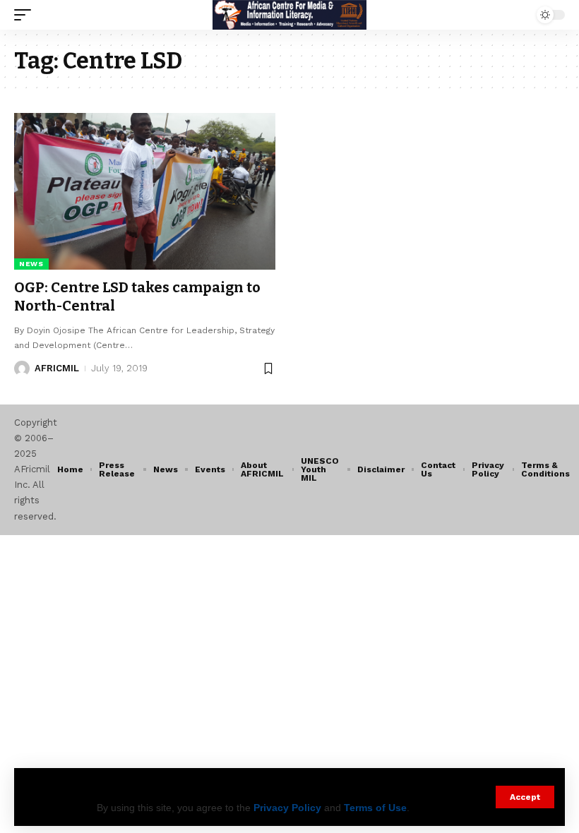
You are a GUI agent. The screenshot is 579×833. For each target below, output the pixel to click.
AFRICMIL (57, 368)
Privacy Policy (287, 807)
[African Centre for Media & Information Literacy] (289, 15)
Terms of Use (375, 807)
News (31, 264)
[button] (525, 797)
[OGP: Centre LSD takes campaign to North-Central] (144, 191)
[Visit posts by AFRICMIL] (22, 368)
